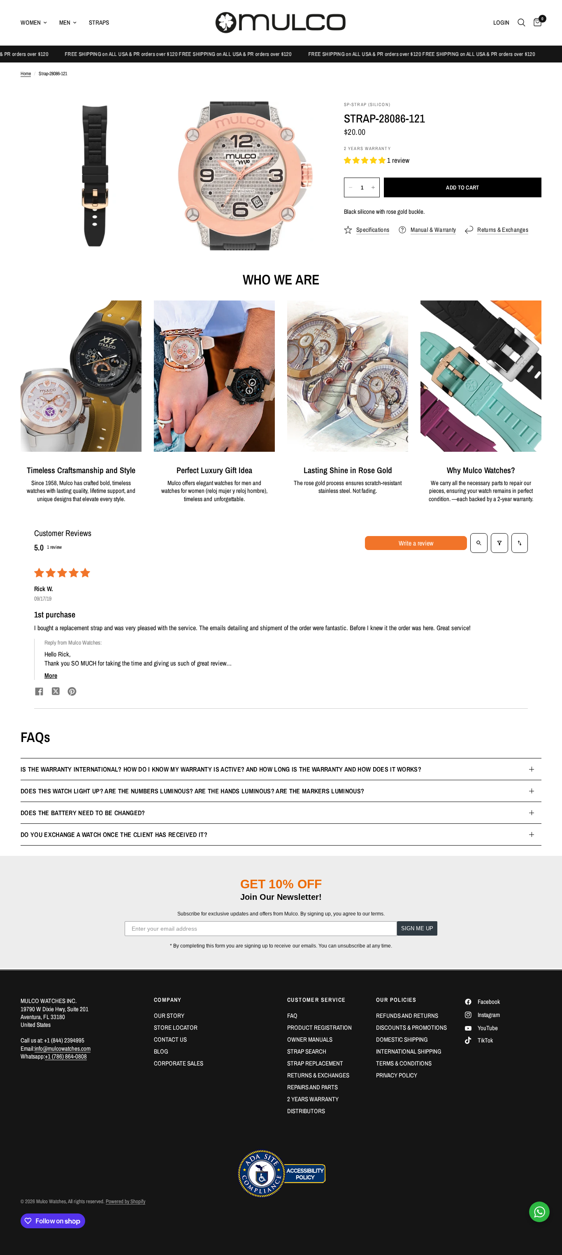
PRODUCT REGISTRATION (319, 1027)
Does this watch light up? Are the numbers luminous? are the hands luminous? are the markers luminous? (192, 790)
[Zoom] (152, 119)
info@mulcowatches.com (63, 1048)
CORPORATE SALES (178, 1063)
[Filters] (499, 543)
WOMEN (31, 22)
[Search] (521, 22)
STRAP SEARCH (306, 1051)
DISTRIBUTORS (306, 1111)
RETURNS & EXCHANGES (318, 1075)
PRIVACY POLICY (396, 1075)
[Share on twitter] (55, 692)
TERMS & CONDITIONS (404, 1063)
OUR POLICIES (396, 1000)
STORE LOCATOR (175, 1027)
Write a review (416, 543)
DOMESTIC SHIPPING (402, 1039)
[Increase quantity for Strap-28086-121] (373, 187)
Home (26, 74)
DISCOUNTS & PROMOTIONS (411, 1027)
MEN (64, 22)
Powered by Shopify (125, 1201)
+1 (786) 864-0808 (66, 1056)
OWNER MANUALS (309, 1039)
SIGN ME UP (417, 928)
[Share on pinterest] (72, 692)
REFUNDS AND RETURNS (407, 1015)
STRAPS (99, 22)
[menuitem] (37, 23)
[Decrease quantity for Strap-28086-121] (350, 187)
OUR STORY (169, 1015)
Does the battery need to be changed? (83, 812)
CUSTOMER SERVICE (316, 1000)
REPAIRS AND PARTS (312, 1087)
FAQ (292, 1015)
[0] (535, 22)
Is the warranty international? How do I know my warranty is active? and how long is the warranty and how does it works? (221, 769)
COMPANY (168, 1000)
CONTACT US (170, 1039)
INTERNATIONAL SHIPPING (408, 1051)
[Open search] (479, 543)
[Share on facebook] (39, 692)
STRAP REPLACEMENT (315, 1063)
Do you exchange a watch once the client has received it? (114, 834)
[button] (365, 160)
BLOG (161, 1051)
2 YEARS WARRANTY (313, 1099)
